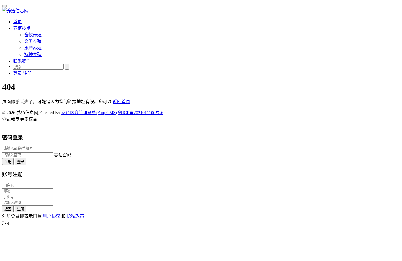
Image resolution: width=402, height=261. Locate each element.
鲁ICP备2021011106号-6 (140, 112)
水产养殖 (33, 48)
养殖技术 (22, 28)
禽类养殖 (33, 41)
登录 (20, 162)
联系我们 (22, 61)
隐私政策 (75, 216)
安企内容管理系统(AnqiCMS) (89, 112)
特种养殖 (33, 54)
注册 (7, 162)
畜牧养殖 (33, 34)
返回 (7, 209)
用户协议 (51, 216)
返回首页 (121, 101)
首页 (17, 21)
